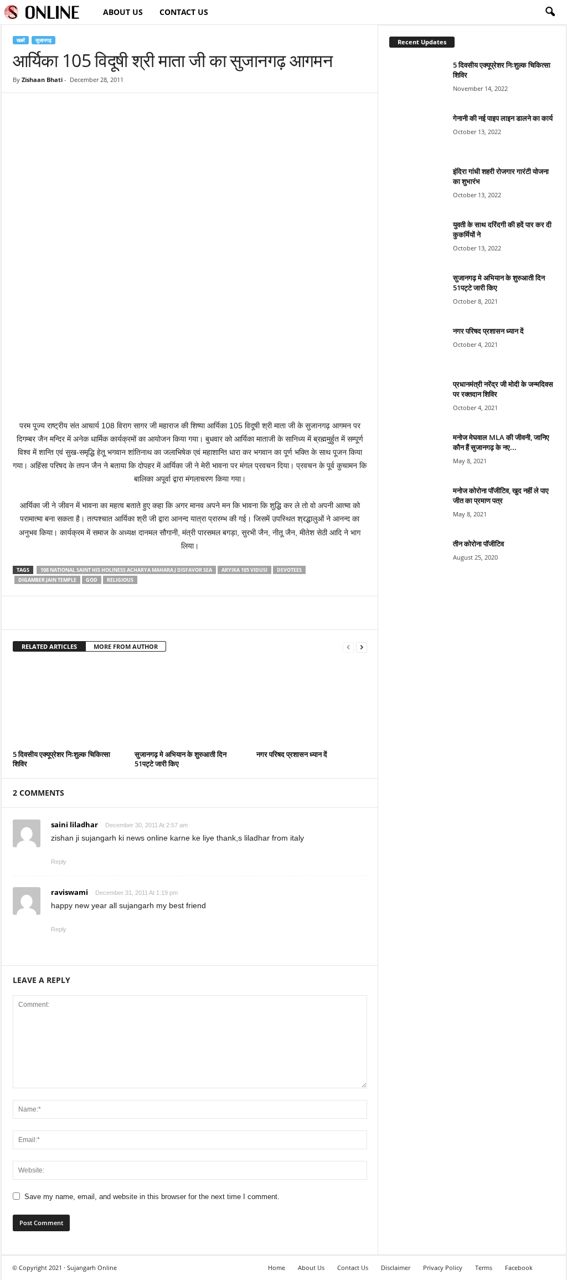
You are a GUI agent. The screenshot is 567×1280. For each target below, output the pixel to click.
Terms (483, 1267)
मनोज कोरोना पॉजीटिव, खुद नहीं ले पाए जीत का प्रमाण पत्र (501, 495)
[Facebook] (24, 613)
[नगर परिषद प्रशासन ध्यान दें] (311, 704)
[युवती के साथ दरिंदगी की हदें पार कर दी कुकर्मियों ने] (417, 240)
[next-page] (361, 647)
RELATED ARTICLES (49, 646)
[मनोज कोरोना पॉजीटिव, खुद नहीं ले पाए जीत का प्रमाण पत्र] (417, 506)
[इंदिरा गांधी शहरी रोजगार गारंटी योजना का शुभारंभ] (417, 187)
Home (276, 1267)
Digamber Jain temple (47, 579)
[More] (100, 613)
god (91, 579)
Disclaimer (395, 1267)
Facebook (519, 1267)
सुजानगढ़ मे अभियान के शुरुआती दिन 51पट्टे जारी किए (180, 759)
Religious (120, 579)
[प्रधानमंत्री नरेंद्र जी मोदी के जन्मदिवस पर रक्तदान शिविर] (417, 400)
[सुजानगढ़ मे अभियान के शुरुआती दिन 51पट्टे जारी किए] (190, 704)
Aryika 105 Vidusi (244, 570)
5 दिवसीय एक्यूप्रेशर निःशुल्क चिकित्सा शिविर (61, 759)
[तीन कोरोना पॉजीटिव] (417, 559)
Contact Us (183, 12)
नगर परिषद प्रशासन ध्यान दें (291, 754)
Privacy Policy (442, 1267)
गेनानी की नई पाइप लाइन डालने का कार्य (503, 118)
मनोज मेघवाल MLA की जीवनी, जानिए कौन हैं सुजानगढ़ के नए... (501, 442)
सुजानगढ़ (43, 40)
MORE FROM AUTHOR (126, 646)
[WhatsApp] (75, 613)
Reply (58, 861)
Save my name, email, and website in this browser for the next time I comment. (152, 1196)
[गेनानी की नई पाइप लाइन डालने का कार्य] (417, 134)
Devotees (289, 570)
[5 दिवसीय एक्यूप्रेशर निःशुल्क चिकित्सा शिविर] (68, 704)
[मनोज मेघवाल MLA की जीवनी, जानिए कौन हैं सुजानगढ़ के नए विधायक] (417, 453)
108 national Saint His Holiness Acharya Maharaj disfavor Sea (126, 570)
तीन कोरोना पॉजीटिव (478, 544)
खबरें (21, 40)
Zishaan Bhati (42, 79)
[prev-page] (348, 647)
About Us (123, 12)
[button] (550, 12)
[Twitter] (49, 613)
